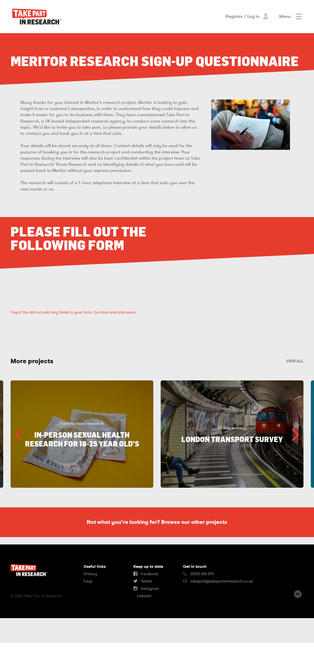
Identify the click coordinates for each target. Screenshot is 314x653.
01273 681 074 (201, 574)
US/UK (19, 647)
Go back (101, 312)
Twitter (146, 581)
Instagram (149, 588)
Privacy (90, 574)
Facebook (149, 574)
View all (294, 361)
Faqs (88, 581)
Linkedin (143, 596)
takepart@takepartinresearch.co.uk (221, 581)
